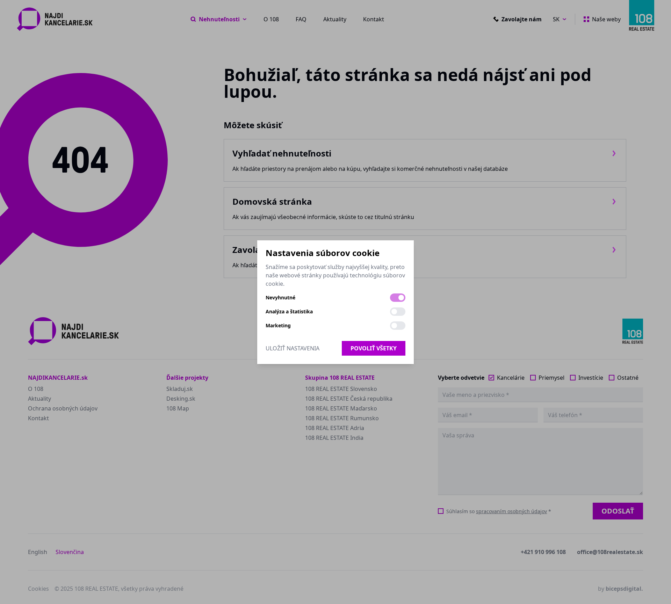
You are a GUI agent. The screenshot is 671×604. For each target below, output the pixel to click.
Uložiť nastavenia (292, 348)
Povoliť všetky (374, 348)
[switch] (397, 297)
